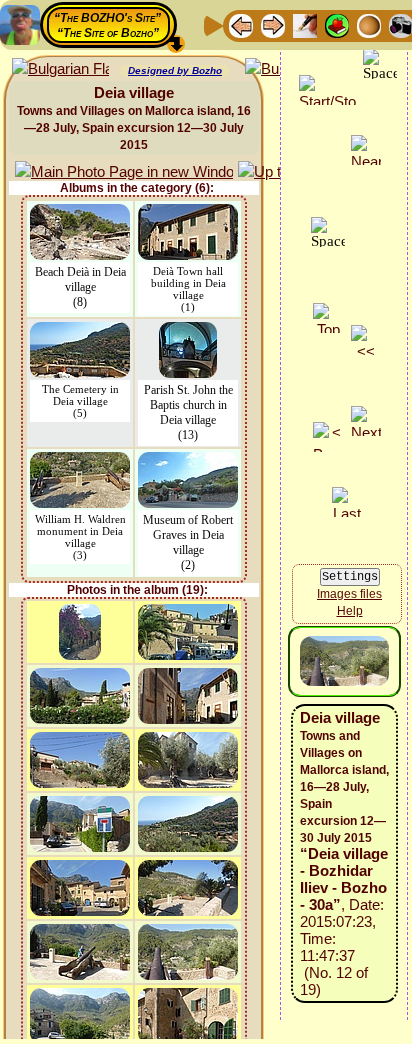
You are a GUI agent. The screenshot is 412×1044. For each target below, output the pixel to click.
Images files (349, 594)
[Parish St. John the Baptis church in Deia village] (188, 331)
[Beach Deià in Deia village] (80, 213)
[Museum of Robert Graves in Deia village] (188, 461)
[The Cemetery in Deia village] (80, 331)
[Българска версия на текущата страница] (60, 69)
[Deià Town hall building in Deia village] (188, 213)
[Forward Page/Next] (273, 24)
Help (350, 611)
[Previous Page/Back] (241, 24)
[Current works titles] (369, 24)
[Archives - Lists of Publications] (305, 24)
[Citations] (337, 24)
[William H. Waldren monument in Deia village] (80, 461)
